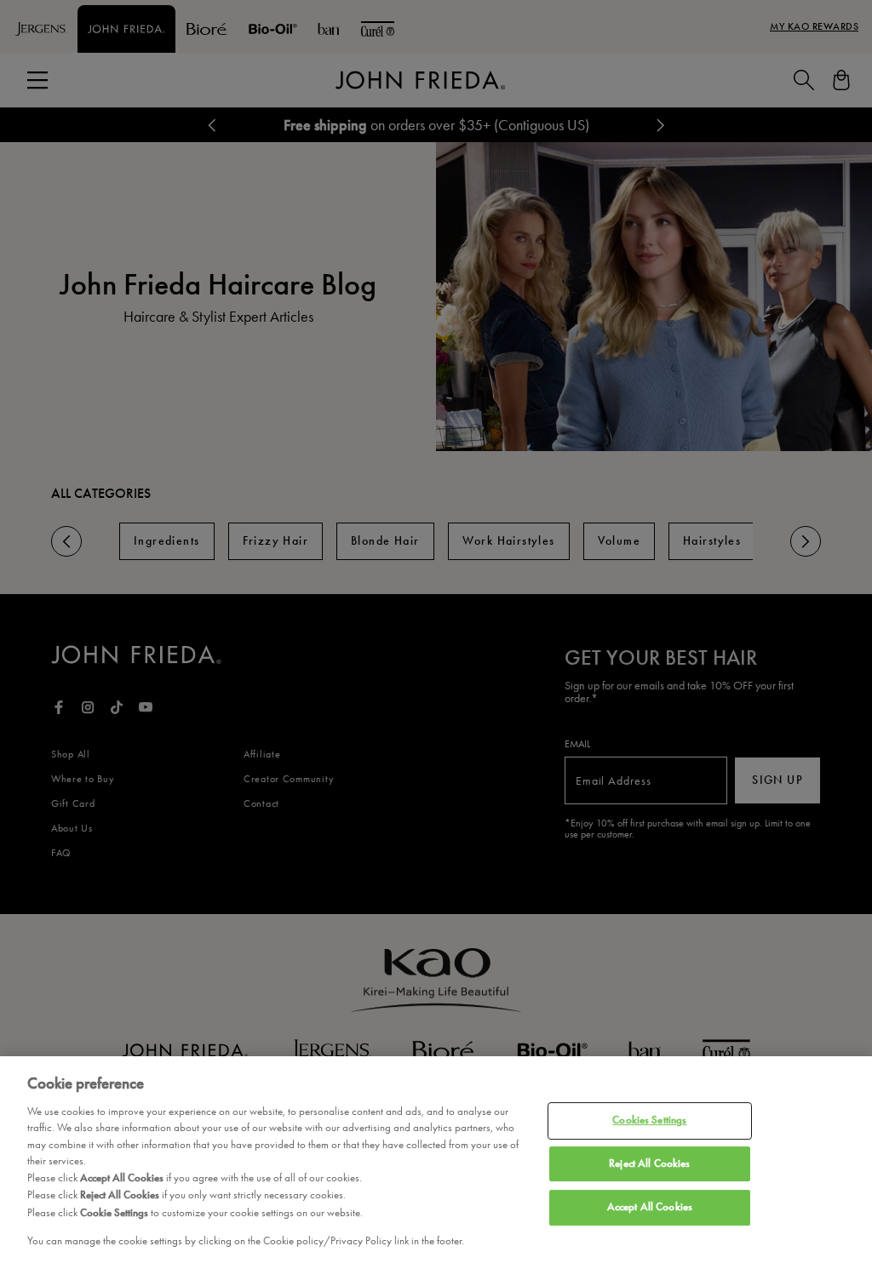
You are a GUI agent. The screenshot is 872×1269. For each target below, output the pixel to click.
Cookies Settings (649, 1120)
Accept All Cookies (649, 1207)
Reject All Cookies (649, 1163)
